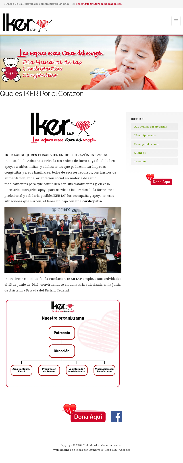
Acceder (124, 449)
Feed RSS (111, 449)
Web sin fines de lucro (68, 449)
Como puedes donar (147, 144)
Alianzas (140, 152)
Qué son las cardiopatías (150, 126)
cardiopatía (91, 201)
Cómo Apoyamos (145, 135)
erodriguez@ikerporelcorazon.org (99, 3)
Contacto (140, 161)
